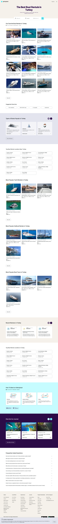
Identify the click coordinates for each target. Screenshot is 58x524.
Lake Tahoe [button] (39, 500)
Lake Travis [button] (39, 503)
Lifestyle (30, 498)
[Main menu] (56, 1)
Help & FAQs (48, 497)
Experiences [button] (23, 494)
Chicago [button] (39, 506)
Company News (31, 497)
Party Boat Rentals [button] (23, 510)
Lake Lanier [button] (39, 498)
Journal (30, 494)
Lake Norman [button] (40, 508)
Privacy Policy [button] (21, 522)
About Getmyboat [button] (6, 497)
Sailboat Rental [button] (23, 506)
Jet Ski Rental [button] (23, 498)
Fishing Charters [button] (23, 500)
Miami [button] (38, 497)
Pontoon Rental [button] (23, 503)
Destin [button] (39, 511)
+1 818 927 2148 (48, 498)
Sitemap (5, 510)
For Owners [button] (14, 498)
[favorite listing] (20, 55)
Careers (5, 498)
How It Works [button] (14, 497)
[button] (15, 25)
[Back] (48, 118)
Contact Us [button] (5, 512)
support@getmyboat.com (50, 500)
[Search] (42, 18)
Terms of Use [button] (26, 521)
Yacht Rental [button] (22, 505)
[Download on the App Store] (9, 408)
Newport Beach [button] (40, 505)
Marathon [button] (39, 513)
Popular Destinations (41, 494)
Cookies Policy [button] (6, 505)
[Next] (51, 118)
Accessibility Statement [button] (7, 506)
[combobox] (19, 18)
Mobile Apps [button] (14, 500)
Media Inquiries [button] (6, 500)
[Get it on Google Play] (16, 408)
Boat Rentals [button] (22, 497)
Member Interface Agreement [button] (6, 509)
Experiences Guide (32, 500)
